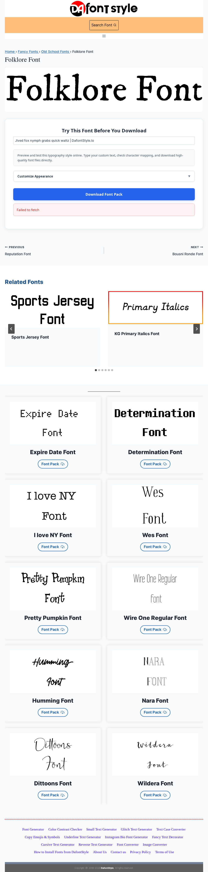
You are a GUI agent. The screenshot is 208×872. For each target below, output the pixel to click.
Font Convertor (128, 845)
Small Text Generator (101, 829)
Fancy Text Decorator (167, 837)
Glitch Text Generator (136, 829)
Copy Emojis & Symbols (42, 837)
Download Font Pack (104, 194)
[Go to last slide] (11, 329)
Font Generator (33, 829)
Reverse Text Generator (96, 845)
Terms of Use (164, 852)
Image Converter (155, 845)
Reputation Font (18, 250)
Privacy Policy (140, 852)
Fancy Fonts (28, 52)
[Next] (196, 329)
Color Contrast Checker (65, 829)
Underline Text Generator (82, 837)
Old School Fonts (55, 52)
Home (10, 52)
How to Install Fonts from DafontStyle (61, 852)
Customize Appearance (35, 176)
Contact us (118, 852)
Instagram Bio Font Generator (126, 837)
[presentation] (52, 309)
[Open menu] (104, 36)
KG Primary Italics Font (137, 333)
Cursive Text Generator (58, 845)
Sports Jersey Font (30, 337)
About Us (100, 852)
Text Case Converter (171, 829)
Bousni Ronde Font (187, 250)
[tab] (96, 370)
